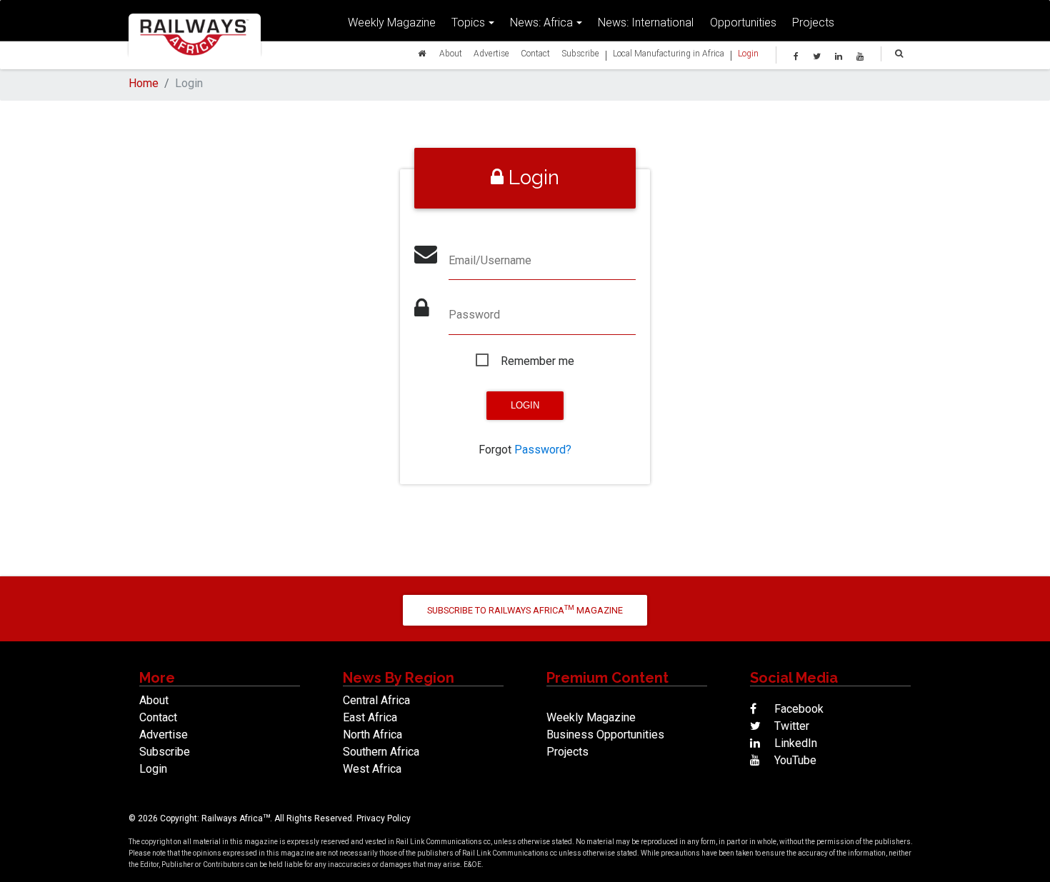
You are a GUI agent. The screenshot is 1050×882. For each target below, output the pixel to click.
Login (748, 53)
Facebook (797, 709)
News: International (646, 22)
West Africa (372, 769)
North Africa (372, 734)
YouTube (793, 760)
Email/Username (490, 260)
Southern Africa (381, 751)
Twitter (790, 726)
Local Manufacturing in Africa (668, 53)
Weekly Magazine (392, 22)
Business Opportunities (605, 734)
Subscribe (580, 53)
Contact (535, 53)
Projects (813, 22)
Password (474, 314)
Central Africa (376, 700)
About (450, 53)
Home (144, 83)
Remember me (537, 361)
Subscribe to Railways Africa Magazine (525, 609)
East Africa (370, 717)
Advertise (491, 53)
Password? (542, 449)
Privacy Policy (383, 818)
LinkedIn (794, 743)
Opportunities (743, 22)
